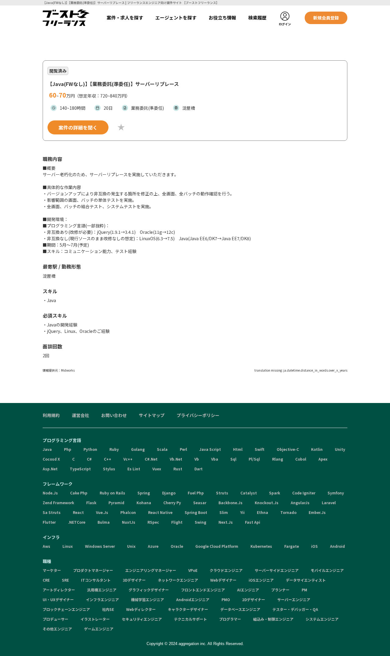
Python (90, 449)
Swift (259, 449)
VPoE (192, 570)
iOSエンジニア (261, 580)
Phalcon (128, 512)
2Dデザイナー (253, 599)
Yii (242, 512)
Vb (196, 459)
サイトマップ (152, 415)
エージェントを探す (176, 17)
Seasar (199, 502)
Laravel (329, 502)
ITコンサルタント (96, 580)
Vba (214, 459)
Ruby (114, 449)
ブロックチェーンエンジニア (66, 609)
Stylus (109, 468)
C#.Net (151, 459)
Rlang (277, 459)
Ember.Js (317, 512)
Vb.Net (176, 459)
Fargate (291, 546)
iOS (314, 546)
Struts (222, 492)
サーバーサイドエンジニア (277, 570)
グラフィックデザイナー (149, 589)
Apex (323, 459)
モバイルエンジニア (327, 570)
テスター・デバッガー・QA (295, 609)
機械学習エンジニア (147, 599)
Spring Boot (196, 512)
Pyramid (116, 502)
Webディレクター (141, 609)
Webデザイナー (223, 580)
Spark (274, 492)
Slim (223, 512)
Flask (91, 502)
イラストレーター (95, 619)
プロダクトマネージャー (93, 570)
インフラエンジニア (102, 599)
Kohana (143, 502)
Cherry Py (172, 502)
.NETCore (76, 522)
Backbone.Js (230, 502)
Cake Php (78, 492)
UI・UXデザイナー (58, 599)
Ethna (262, 512)
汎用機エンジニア (101, 589)
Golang (138, 449)
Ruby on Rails (112, 492)
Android (337, 546)
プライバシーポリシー (198, 415)
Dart (198, 468)
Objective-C (288, 449)
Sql (233, 459)
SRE (65, 580)
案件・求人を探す (125, 17)
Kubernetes (261, 546)
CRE (46, 580)
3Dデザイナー (134, 580)
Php (67, 449)
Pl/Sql (254, 459)
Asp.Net (50, 468)
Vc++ (128, 459)
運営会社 (80, 415)
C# (89, 459)
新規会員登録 (326, 18)
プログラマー (230, 619)
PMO (226, 599)
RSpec (153, 522)
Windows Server (100, 546)
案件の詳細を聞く (78, 127)
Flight (177, 522)
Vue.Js (102, 512)
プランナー (280, 589)
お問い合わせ (114, 415)
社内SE (108, 609)
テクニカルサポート (190, 619)
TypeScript (80, 468)
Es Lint (133, 468)
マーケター (52, 570)
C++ (107, 459)
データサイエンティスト (306, 580)
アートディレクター (59, 589)
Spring (143, 492)
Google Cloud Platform (216, 546)
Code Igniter (303, 492)
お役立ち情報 (222, 17)
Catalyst (248, 492)
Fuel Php (196, 492)
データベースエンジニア (240, 609)
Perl (183, 449)
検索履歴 (257, 17)
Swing (200, 522)
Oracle (177, 546)
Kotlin (317, 449)
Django (169, 492)
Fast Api (252, 522)
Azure (153, 546)
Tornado (288, 512)
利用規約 (51, 415)
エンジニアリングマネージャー (150, 570)
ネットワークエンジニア (178, 580)
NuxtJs (128, 522)
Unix (131, 546)
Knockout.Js (266, 502)
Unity (340, 449)
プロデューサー (55, 619)
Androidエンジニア (192, 599)
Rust (177, 468)
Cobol (300, 459)
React (78, 512)
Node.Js (50, 492)
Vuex (156, 468)
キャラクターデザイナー (188, 609)
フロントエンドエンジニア (203, 589)
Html (238, 449)
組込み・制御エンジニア (273, 619)
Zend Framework (58, 502)
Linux (67, 546)
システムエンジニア (322, 619)
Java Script (210, 449)
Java (47, 449)
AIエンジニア (248, 589)
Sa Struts (52, 512)
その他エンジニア (57, 628)
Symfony (336, 492)
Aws (46, 546)
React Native (160, 512)
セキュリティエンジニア (142, 619)
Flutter (49, 522)
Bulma (104, 522)
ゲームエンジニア (98, 628)
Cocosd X (51, 459)
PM (304, 589)
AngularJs (300, 502)
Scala (162, 449)
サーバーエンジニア (293, 599)
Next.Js (225, 522)
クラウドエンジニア (226, 570)
